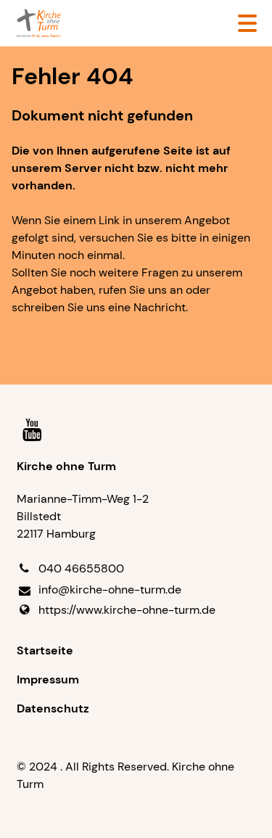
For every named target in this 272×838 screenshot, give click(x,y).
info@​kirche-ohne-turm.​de (109, 589)
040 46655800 (81, 568)
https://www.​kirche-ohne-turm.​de (126, 609)
